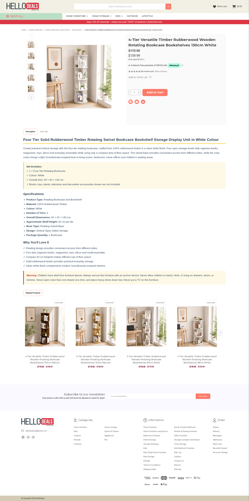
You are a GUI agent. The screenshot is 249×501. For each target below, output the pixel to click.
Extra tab (44, 131)
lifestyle (147, 16)
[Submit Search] (168, 6)
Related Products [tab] (33, 293)
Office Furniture (180, 435)
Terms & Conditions (151, 465)
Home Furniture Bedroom (185, 427)
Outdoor (132, 16)
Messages (217, 435)
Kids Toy (177, 452)
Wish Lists (222, 6)
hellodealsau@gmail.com (36, 431)
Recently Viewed (220, 448)
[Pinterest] (33, 437)
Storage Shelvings (151, 444)
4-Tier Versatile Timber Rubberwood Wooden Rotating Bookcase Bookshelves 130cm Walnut (44, 359)
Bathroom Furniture (151, 435)
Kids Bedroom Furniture (184, 448)
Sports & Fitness (112, 431)
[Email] (137, 102)
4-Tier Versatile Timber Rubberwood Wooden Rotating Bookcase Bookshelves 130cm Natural (95, 359)
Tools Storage (180, 444)
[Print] (143, 102)
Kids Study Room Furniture (154, 452)
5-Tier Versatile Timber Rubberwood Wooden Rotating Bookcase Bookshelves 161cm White (146, 359)
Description (30, 131)
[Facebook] (130, 102)
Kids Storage (148, 456)
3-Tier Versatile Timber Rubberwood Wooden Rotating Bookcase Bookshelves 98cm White (197, 359)
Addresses (217, 440)
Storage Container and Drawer (187, 440)
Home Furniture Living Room (155, 431)
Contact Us (179, 461)
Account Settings (220, 452)
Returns (177, 465)
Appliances (109, 435)
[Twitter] (28, 437)
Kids (118, 16)
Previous (31, 36)
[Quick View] (61, 302)
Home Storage (101, 16)
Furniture (77, 444)
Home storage (111, 427)
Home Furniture (76, 16)
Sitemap (177, 469)
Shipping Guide (149, 469)
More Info (59, 302)
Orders (216, 427)
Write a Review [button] (161, 71)
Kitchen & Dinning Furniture (185, 431)
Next (31, 97)
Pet (106, 440)
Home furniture (80, 427)
